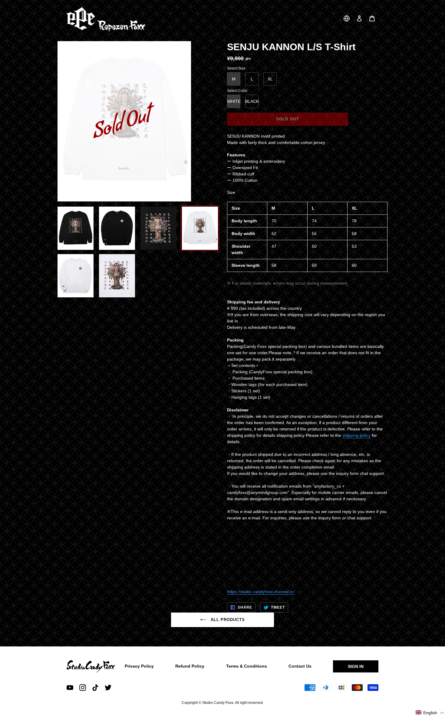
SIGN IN (356, 666)
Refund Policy (189, 666)
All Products (227, 619)
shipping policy (356, 435)
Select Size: (236, 68)
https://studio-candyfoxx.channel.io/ (261, 591)
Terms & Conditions (246, 666)
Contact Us (300, 666)
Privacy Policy (139, 666)
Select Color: (237, 91)
